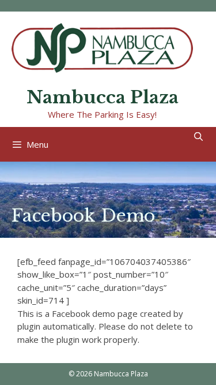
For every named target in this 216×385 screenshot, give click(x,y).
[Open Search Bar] (198, 136)
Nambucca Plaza (102, 97)
